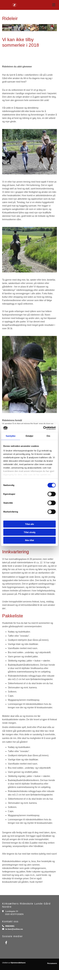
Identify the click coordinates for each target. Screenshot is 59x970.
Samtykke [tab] (11, 436)
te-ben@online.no (14, 929)
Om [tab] (48, 436)
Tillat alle (29, 524)
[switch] (52, 494)
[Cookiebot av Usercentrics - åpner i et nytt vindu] (43, 428)
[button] (44, 5)
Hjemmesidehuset (18, 963)
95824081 (9, 926)
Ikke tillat (29, 540)
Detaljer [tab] (30, 436)
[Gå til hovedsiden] (14, 5)
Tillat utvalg (29, 532)
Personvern (52, 963)
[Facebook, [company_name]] (6, 942)
